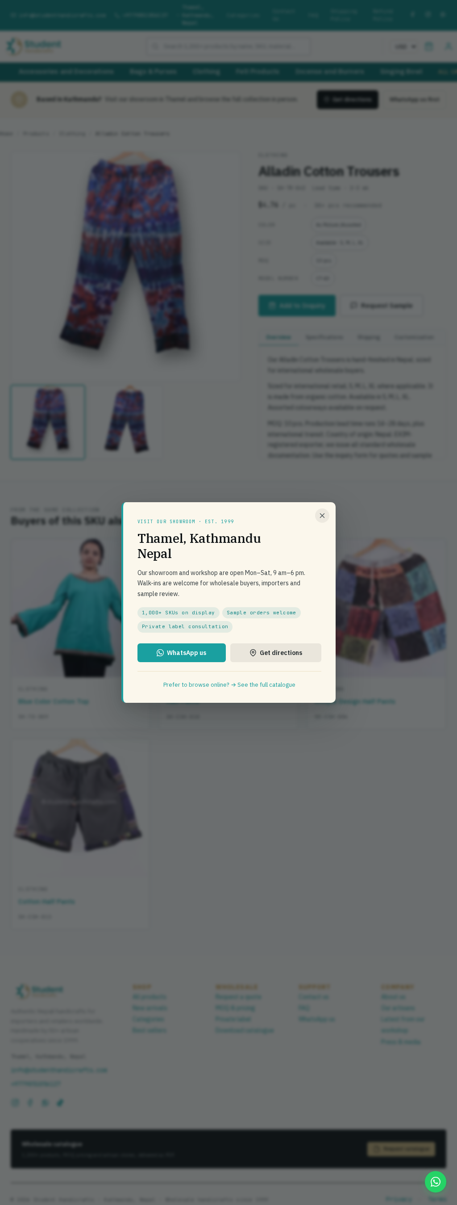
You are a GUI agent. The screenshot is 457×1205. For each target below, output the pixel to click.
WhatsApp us (186, 653)
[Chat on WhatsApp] (435, 1181)
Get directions (281, 653)
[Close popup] (322, 515)
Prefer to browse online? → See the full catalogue (229, 685)
